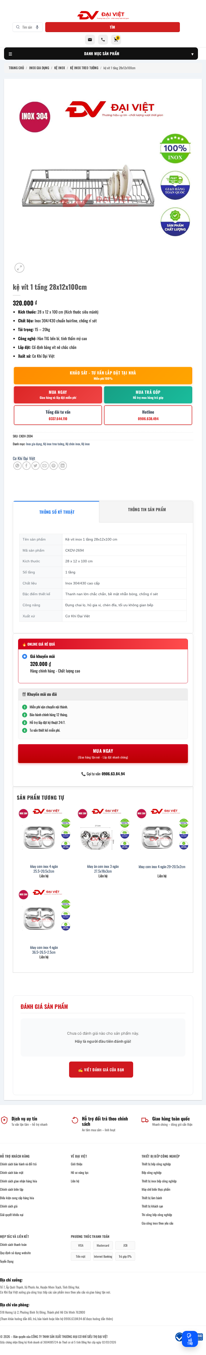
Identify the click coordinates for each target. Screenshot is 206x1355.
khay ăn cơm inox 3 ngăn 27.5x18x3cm (103, 868)
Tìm (112, 27)
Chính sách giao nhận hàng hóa (18, 1180)
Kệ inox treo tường (53, 443)
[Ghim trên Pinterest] (53, 466)
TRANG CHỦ (16, 67)
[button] (19, 268)
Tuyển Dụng (7, 1261)
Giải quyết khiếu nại (11, 1214)
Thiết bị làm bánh (152, 1197)
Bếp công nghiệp (152, 1172)
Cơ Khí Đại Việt (24, 458)
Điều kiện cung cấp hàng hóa (17, 1197)
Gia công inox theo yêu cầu (157, 1223)
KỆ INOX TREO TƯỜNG (84, 67)
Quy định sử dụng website (15, 1252)
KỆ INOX (59, 67)
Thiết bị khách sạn (152, 1206)
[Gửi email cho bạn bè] (44, 466)
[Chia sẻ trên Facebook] (26, 466)
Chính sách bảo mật (11, 1172)
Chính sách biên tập (11, 1189)
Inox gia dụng (34, 443)
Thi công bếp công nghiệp (157, 1214)
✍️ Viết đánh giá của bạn (101, 1069)
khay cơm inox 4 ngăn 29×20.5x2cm (162, 866)
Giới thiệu (76, 1163)
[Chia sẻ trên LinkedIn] (63, 466)
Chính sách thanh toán (13, 1244)
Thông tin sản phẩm (147, 509)
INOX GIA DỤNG (39, 67)
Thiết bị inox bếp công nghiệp (159, 1180)
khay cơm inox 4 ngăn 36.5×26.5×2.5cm (44, 949)
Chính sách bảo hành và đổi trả (18, 1163)
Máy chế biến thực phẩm (156, 1189)
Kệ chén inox (73, 443)
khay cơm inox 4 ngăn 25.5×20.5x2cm (44, 868)
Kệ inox (85, 443)
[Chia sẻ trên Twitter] (35, 466)
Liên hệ (75, 1180)
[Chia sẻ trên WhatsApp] (17, 466)
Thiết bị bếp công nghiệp (156, 1163)
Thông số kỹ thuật (57, 512)
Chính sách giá (8, 1206)
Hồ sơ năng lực (79, 1172)
